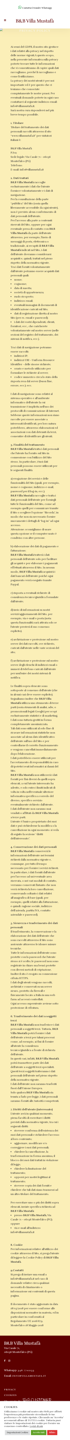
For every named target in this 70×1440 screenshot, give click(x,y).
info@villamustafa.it (29, 1376)
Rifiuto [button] (52, 1432)
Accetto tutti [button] (38, 1432)
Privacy (10, 1389)
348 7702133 (26, 1370)
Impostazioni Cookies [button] (17, 1432)
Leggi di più (36, 1426)
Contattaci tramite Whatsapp (36, 8)
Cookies (10, 1395)
